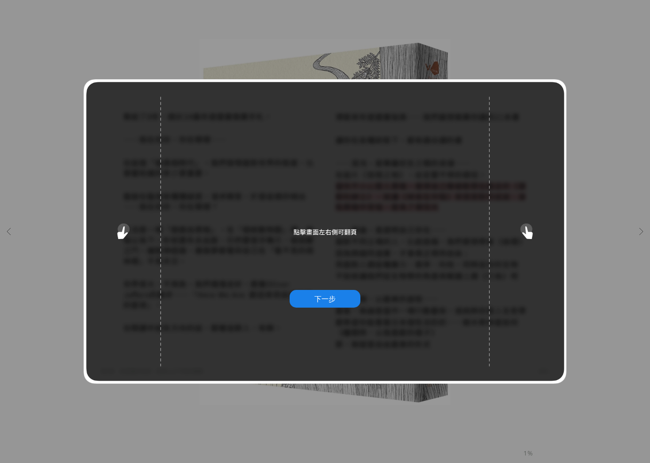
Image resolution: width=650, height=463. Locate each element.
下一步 (325, 299)
